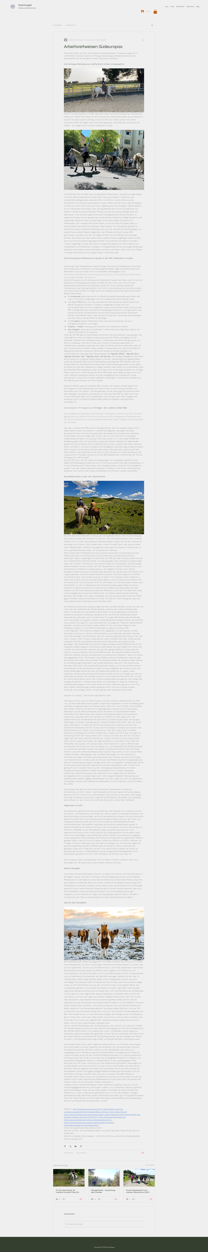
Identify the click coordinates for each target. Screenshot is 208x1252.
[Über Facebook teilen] (65, 1146)
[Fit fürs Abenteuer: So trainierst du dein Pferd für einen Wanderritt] (68, 1178)
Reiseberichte (71, 25)
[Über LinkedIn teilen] (76, 1146)
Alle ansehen (150, 1165)
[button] (155, 11)
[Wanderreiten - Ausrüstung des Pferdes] (104, 1178)
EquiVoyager (25, 5)
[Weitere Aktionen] (142, 40)
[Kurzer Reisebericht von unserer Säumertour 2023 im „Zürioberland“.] (139, 1178)
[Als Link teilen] (81, 1146)
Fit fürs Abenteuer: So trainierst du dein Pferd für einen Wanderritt (67, 1191)
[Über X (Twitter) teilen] (70, 1146)
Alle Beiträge (57, 25)
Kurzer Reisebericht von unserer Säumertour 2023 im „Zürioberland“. (138, 1191)
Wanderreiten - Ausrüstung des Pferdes (103, 1191)
